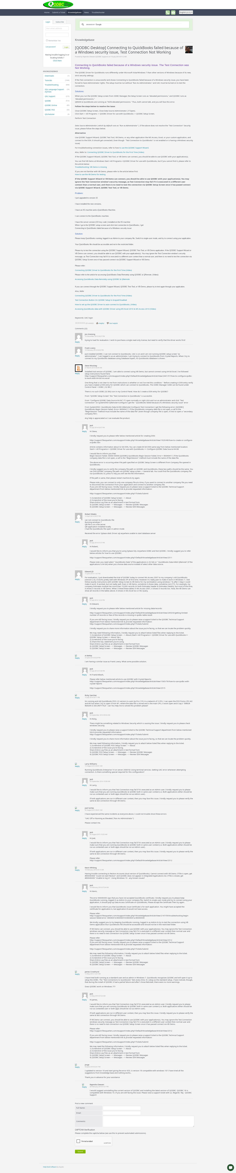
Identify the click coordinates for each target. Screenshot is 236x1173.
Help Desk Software (50, 1167)
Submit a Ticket (58, 12)
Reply (77, 342)
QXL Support (57, 96)
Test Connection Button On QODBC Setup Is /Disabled (101, 300)
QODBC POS (57, 110)
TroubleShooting (57, 85)
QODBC (57, 101)
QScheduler (57, 114)
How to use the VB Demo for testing (90, 174)
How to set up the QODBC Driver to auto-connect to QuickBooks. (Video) (106, 304)
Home (46, 12)
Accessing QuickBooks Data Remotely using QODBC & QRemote (102, 279)
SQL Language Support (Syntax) (57, 90)
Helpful (101, 323)
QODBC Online (57, 105)
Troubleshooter (98, 12)
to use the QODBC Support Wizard (133, 147)
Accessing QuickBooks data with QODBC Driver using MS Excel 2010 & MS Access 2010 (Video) (115, 309)
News (86, 12)
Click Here (57, 60)
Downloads (57, 76)
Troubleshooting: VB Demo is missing (91, 167)
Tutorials (57, 80)
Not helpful (113, 323)
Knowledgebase (74, 12)
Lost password (50, 47)
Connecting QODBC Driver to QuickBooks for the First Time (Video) (115, 152)
